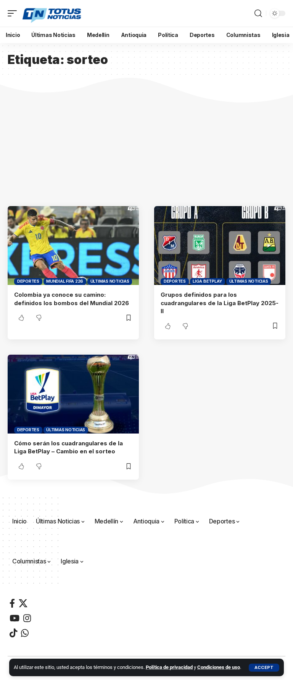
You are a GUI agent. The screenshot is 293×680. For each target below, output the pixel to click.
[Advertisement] (146, 149)
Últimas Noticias (109, 281)
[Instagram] (27, 618)
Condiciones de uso (218, 667)
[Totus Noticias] (52, 13)
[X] (23, 603)
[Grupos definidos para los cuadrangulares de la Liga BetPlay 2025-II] (219, 245)
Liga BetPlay (207, 281)
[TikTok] (13, 633)
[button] (264, 668)
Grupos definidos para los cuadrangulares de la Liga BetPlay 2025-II (220, 303)
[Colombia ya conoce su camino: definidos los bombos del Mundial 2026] (73, 245)
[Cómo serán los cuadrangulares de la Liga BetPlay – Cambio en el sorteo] (73, 394)
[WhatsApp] (25, 633)
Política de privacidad (169, 667)
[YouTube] (14, 618)
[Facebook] (12, 603)
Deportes (28, 281)
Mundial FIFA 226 (64, 281)
